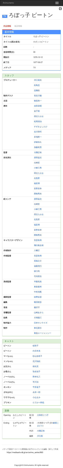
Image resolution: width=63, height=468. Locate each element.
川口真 (40, 436)
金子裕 (37, 111)
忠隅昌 (37, 91)
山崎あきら (39, 313)
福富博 (37, 183)
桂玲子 (35, 346)
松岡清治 (38, 122)
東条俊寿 (38, 287)
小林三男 (38, 168)
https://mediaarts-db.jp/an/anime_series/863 (25, 452)
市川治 (35, 382)
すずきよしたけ (40, 127)
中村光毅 (38, 292)
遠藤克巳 (38, 266)
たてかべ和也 (38, 403)
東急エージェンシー (42, 333)
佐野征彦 (38, 297)
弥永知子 (36, 372)
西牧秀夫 (38, 194)
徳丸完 (35, 366)
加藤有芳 (38, 147)
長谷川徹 (38, 96)
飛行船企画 (39, 245)
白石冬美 (36, 351)
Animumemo (8, 3)
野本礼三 (36, 377)
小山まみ (36, 397)
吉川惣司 (38, 132)
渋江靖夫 (38, 80)
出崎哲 (37, 163)
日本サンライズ (40, 323)
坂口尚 (37, 271)
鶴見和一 (38, 101)
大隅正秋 (38, 153)
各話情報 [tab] (18, 26)
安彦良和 (38, 240)
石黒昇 (37, 178)
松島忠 (37, 85)
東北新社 (38, 328)
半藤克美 (38, 282)
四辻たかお (39, 116)
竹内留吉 (38, 276)
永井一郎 (36, 392)
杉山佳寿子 (37, 356)
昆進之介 (38, 261)
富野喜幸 (38, 189)
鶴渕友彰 (38, 302)
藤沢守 (37, 307)
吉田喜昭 (38, 106)
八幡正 (37, 251)
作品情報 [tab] (7, 26)
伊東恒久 (38, 142)
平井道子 (36, 387)
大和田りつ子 (42, 415)
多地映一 (38, 137)
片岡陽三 (38, 318)
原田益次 (38, 158)
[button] (60, 9)
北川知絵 (36, 361)
